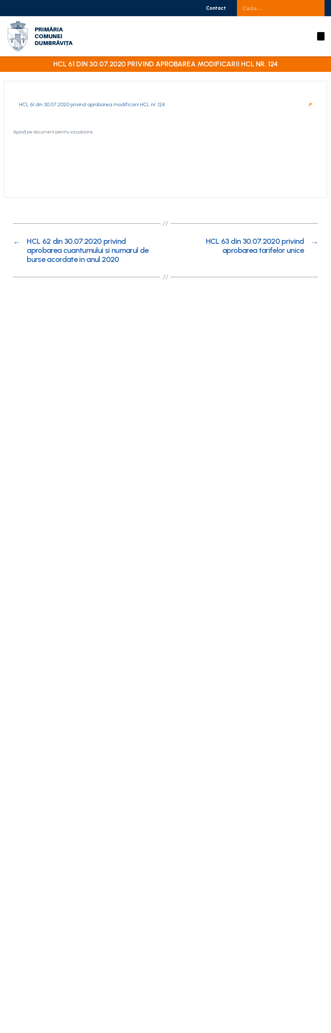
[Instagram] (22, 8)
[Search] (316, 8)
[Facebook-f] (11, 8)
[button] (216, 8)
